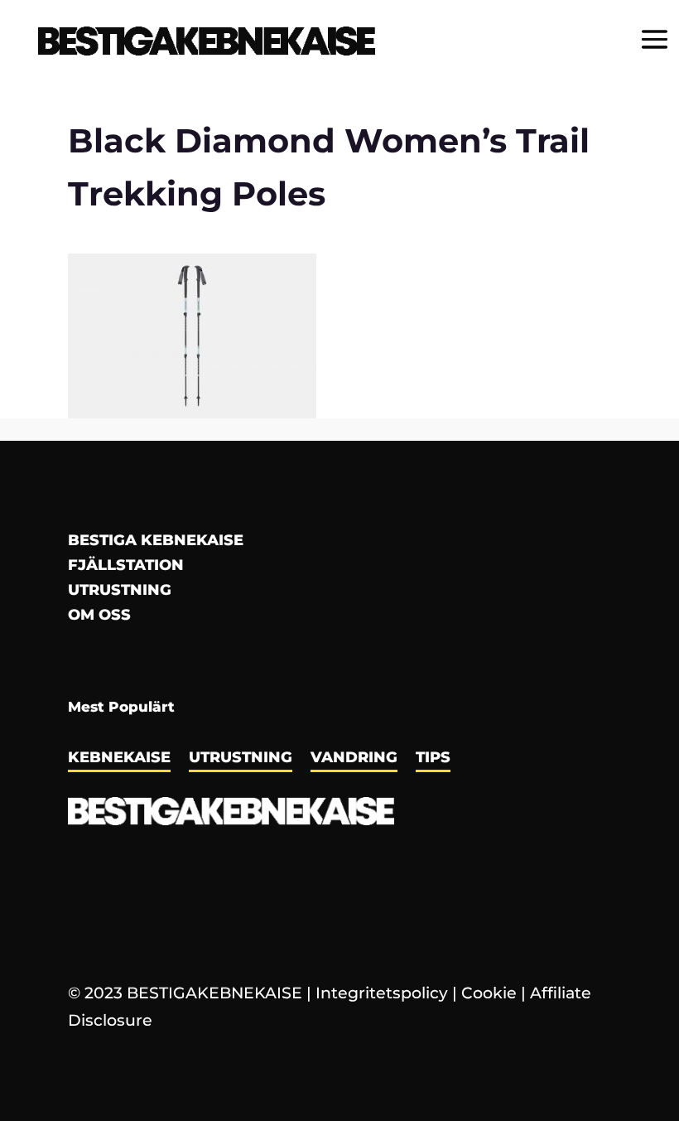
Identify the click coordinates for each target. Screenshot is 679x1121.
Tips (433, 758)
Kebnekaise (119, 758)
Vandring (354, 758)
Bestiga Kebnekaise (155, 541)
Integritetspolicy (381, 993)
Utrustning (119, 591)
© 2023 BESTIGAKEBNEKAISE (185, 993)
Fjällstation (126, 566)
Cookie (489, 993)
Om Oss (99, 616)
